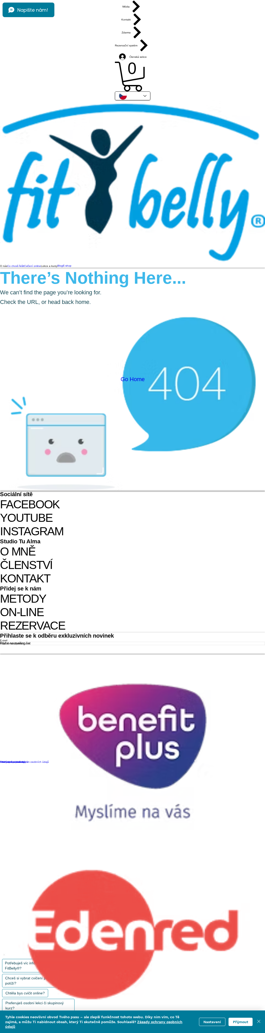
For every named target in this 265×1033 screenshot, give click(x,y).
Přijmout (240, 1022)
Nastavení (212, 1022)
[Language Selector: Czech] (132, 95)
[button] (132, 76)
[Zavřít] (259, 1022)
